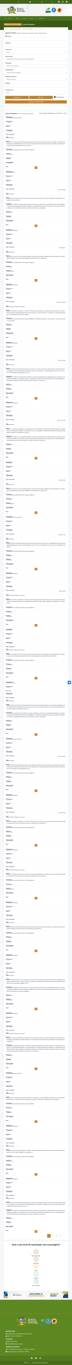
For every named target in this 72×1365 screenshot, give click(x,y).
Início (6, 29)
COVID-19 (61, 97)
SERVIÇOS (31, 18)
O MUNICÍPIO (17, 18)
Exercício (9, 49)
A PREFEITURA (10, 18)
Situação (8, 63)
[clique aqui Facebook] (36, 1358)
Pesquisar (17, 97)
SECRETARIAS (24, 18)
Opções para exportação (36, 102)
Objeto (8, 83)
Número (8, 43)
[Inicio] (5, 18)
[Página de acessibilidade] (41, 2)
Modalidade (9, 69)
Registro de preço (11, 76)
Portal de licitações (27, 29)
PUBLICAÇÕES (41, 18)
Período (8, 36)
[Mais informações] (36, 167)
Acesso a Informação (15, 29)
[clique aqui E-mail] (31, 1358)
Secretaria (9, 56)
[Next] (64, 1236)
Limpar (41, 97)
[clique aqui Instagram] (40, 1358)
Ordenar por (9, 90)
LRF (36, 18)
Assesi (30, 1362)
